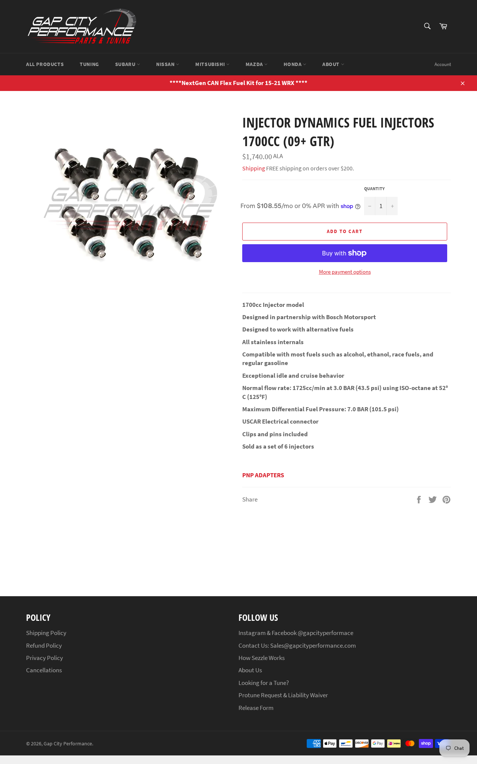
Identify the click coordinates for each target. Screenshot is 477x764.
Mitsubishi (210, 64)
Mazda (255, 64)
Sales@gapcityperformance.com (313, 645)
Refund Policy (44, 645)
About (331, 64)
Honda (293, 64)
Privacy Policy (44, 658)
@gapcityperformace (325, 633)
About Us (250, 670)
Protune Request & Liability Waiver (283, 695)
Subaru (126, 64)
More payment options (345, 271)
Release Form (256, 708)
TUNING (89, 64)
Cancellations (44, 670)
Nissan (166, 64)
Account (443, 64)
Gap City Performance (68, 744)
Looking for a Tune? (263, 683)
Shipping (253, 168)
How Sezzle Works (261, 658)
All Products (45, 64)
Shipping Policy (46, 633)
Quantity (374, 188)
